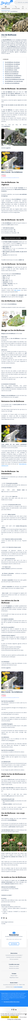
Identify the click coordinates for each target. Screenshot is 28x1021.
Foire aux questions (14, 959)
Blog (9, 11)
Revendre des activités (14, 968)
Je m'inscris (14, 944)
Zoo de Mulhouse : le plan (11, 69)
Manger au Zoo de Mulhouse (12, 71)
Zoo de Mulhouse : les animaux (12, 62)
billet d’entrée (17, 290)
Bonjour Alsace (4, 11)
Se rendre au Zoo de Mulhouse (12, 83)
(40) (7, 170)
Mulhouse (11, 170)
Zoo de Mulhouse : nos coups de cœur (14, 81)
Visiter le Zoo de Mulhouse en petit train (14, 79)
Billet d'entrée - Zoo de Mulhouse (11, 172)
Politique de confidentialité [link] (14, 1019)
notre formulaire (18, 987)
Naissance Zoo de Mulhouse (11, 73)
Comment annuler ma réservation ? (14, 957)
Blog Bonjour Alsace (14, 977)
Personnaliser (23, 1017)
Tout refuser (14, 1017)
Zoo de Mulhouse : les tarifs (11, 66)
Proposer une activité (14, 966)
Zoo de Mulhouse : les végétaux (12, 64)
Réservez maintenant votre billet (13, 238)
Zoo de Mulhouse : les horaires (12, 68)
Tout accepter (5, 1017)
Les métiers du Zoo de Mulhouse (12, 77)
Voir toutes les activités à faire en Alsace (11, 1001)
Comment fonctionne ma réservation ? (14, 955)
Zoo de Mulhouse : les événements (13, 75)
